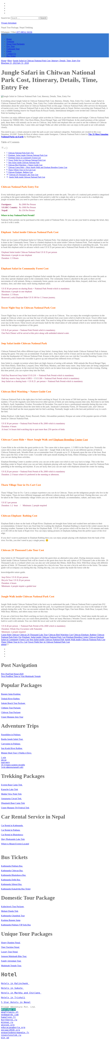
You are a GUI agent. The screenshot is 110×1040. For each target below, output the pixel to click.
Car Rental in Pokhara (10, 830)
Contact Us (11, 54)
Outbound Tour (13, 49)
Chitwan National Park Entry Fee (21, 153)
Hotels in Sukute (12, 988)
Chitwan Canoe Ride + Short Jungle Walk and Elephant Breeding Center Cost (37, 167)
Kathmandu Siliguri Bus (11, 884)
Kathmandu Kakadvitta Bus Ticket (15, 889)
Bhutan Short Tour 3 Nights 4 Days (16, 753)
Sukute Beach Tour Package (13, 703)
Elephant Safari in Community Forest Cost (24, 158)
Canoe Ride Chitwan (10, 635)
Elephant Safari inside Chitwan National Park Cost (27, 155)
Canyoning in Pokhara (11, 744)
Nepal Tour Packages (15, 44)
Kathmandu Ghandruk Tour (13, 916)
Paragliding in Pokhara (11, 734)
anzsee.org (7, 1025)
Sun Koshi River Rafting (12, 748)
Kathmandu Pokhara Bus (12, 866)
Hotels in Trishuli (13, 997)
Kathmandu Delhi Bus (11, 880)
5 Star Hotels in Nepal (16, 1002)
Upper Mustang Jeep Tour (12, 717)
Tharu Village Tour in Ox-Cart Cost (22, 170)
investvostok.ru (11, 1035)
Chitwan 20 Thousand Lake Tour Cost (23, 175)
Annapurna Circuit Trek (11, 798)
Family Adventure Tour (11, 961)
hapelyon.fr (8, 1017)
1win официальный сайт (12, 767)
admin (3, 644)
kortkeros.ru (9, 1019)
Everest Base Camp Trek (12, 785)
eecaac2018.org (10, 1030)
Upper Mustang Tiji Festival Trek (15, 808)
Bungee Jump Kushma (11, 694)
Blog (3, 63)
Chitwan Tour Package (11, 712)
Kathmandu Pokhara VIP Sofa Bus (16, 925)
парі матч (5, 762)
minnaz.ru (7, 1022)
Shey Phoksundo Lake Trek (13, 839)
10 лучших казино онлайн (13, 765)
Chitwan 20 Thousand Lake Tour (33, 635)
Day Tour (10, 46)
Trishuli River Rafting (10, 699)
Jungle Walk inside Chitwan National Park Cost (27, 177)
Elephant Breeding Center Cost (70, 439)
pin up (3, 760)
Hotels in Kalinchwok (15, 983)
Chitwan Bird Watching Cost (60, 635)
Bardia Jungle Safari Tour (12, 739)
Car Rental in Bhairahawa (12, 834)
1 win (3, 757)
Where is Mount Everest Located (15, 844)
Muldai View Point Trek (11, 794)
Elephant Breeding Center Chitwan (81, 637)
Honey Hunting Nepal (11, 942)
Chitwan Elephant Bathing (84, 635)
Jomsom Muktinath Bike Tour (14, 956)
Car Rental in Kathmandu (12, 825)
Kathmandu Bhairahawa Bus (13, 875)
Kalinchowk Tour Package (12, 906)
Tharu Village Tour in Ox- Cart (14, 642)
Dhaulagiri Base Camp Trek (13, 803)
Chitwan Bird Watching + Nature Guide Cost (25, 165)
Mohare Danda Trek (9, 911)
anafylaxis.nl (10, 1012)
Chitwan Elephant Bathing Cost (20, 172)
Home (9, 39)
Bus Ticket (11, 56)
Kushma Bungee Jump (10, 920)
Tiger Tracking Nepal (10, 947)
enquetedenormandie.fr (15, 1032)
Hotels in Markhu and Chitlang (21, 993)
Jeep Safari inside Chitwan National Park (23, 162)
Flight (8, 51)
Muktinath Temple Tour (11, 965)
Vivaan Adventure (8, 23)
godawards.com (10, 1014)
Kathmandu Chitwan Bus (12, 870)
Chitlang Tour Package (11, 708)
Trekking (10, 41)
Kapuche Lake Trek (9, 789)
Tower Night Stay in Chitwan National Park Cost (27, 160)
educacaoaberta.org (13, 1027)
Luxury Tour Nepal (9, 952)
